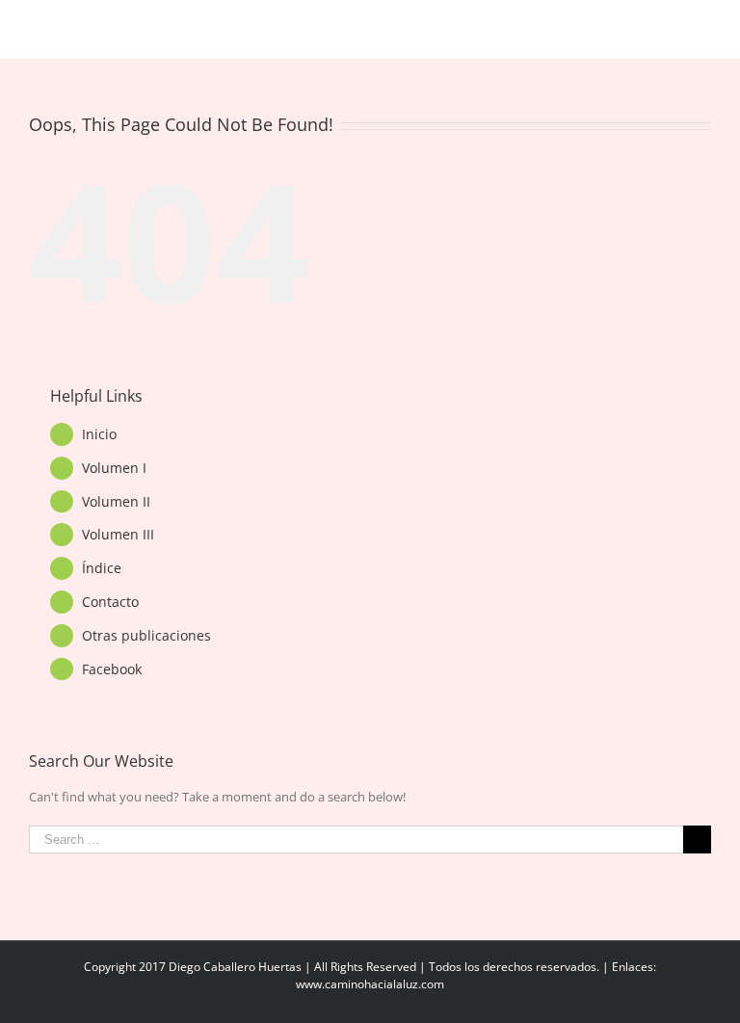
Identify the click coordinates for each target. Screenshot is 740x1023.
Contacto (110, 601)
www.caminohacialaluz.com (370, 984)
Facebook (112, 669)
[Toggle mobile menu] (703, 29)
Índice (101, 568)
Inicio (99, 434)
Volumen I (114, 468)
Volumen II (116, 501)
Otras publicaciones (146, 635)
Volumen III (118, 534)
